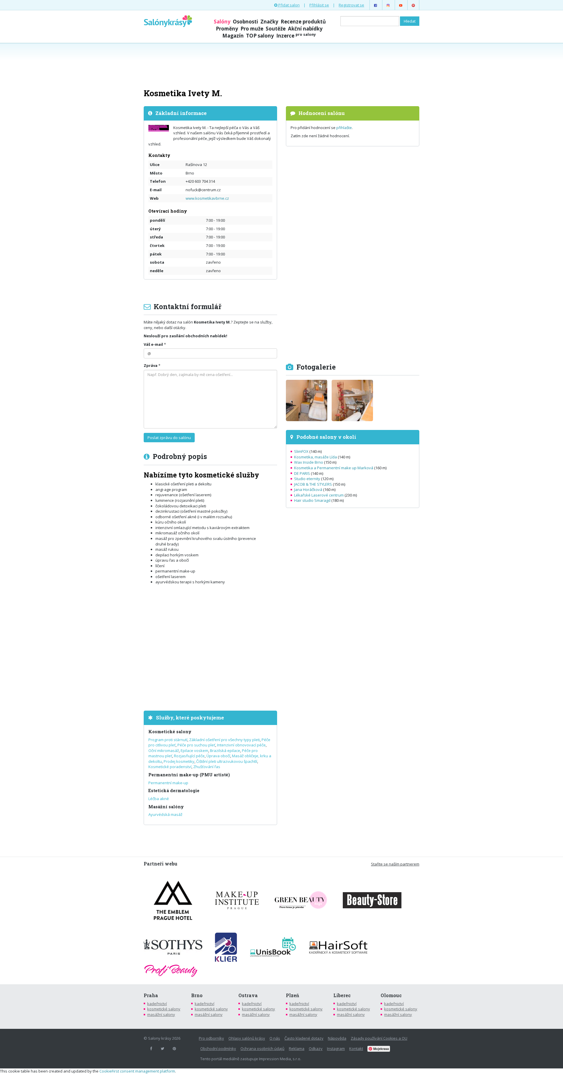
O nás (274, 1038)
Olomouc (391, 995)
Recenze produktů (303, 21)
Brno (197, 995)
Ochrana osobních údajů (262, 1048)
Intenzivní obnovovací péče (241, 745)
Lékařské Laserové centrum (319, 495)
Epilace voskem (194, 750)
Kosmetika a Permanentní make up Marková (333, 467)
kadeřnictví (157, 1003)
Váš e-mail (153, 344)
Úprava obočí (218, 755)
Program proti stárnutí (167, 739)
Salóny (222, 21)
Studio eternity (307, 478)
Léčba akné (158, 798)
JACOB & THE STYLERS (313, 484)
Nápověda (337, 1038)
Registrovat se (351, 5)
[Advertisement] (281, 65)
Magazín (233, 35)
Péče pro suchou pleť (196, 745)
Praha (151, 995)
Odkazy (316, 1048)
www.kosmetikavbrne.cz (207, 198)
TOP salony (260, 35)
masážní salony (161, 1014)
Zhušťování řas (206, 766)
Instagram (336, 1048)
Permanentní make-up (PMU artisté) (189, 774)
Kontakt (356, 1048)
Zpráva (150, 365)
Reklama (296, 1048)
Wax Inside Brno (308, 462)
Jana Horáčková (308, 489)
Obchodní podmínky (218, 1048)
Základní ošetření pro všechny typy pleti (224, 739)
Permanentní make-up (168, 782)
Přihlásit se (319, 5)
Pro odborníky (211, 1038)
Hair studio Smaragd (312, 500)
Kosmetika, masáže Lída (315, 457)
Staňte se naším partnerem (395, 864)
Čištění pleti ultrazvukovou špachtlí (226, 761)
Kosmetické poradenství (169, 766)
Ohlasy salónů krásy (246, 1038)
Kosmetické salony (169, 731)
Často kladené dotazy (303, 1038)
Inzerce (296, 35)
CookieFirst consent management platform (137, 1071)
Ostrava (248, 995)
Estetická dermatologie (173, 790)
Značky (269, 21)
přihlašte (344, 127)
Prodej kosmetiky (179, 761)
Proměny (227, 28)
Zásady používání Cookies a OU (379, 1038)
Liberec (342, 995)
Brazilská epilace (225, 750)
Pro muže (251, 28)
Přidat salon (288, 5)
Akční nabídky (305, 28)
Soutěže (276, 28)
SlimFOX (301, 451)
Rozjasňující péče (189, 755)
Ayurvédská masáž (165, 814)
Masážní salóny (166, 806)
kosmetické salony (163, 1009)
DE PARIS (302, 473)
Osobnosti (245, 21)
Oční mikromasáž (163, 750)
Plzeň (292, 995)
